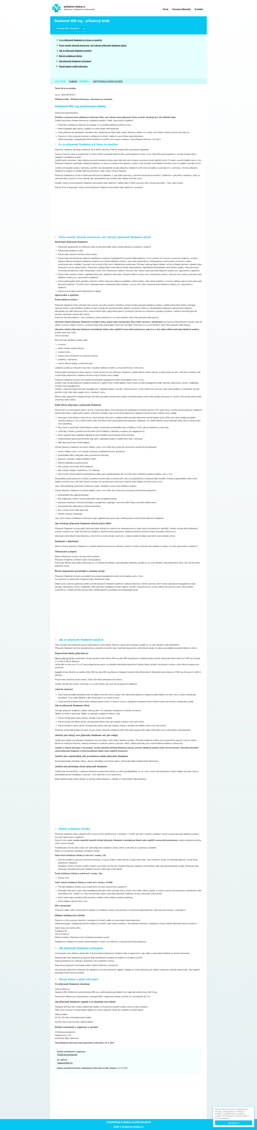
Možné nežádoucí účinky (70, 56)
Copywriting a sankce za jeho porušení (128, 1122)
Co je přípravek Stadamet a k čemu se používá (80, 40)
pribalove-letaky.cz (74, 6)
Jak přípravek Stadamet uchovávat (75, 61)
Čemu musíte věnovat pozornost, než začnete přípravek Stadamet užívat (92, 45)
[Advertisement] (182, 56)
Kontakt (199, 9)
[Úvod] (56, 8)
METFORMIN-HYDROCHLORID (108, 81)
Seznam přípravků (181, 9)
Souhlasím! (233, 1122)
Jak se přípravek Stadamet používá (75, 51)
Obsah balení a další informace (73, 66)
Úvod (165, 9)
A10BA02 (73, 81)
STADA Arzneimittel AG (67, 1055)
